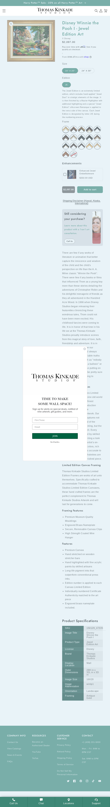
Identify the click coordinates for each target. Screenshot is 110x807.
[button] (96, 10)
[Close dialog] (84, 348)
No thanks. (55, 442)
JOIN (55, 436)
